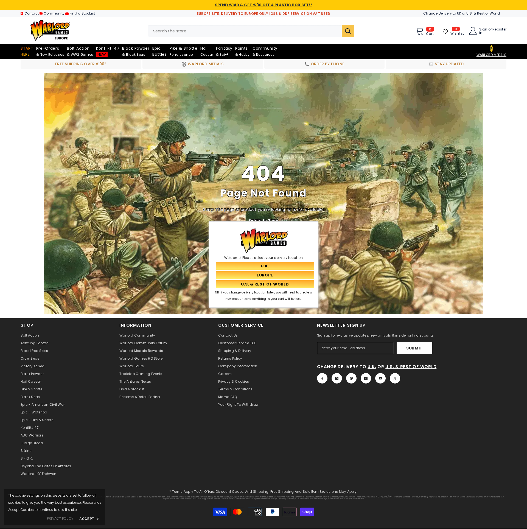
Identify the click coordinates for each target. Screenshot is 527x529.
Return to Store (263, 220)
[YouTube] (380, 378)
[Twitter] (395, 378)
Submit (414, 348)
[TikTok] (366, 378)
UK (459, 13)
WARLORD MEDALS (491, 54)
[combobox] (245, 31)
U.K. (372, 367)
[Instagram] (337, 378)
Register (499, 30)
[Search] (251, 31)
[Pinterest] (351, 378)
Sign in (483, 31)
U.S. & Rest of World (483, 13)
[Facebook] (322, 378)
